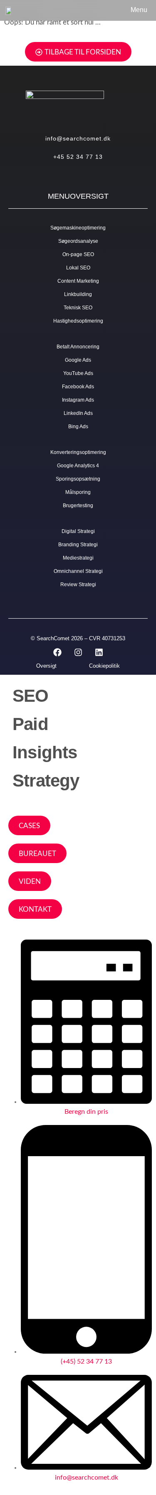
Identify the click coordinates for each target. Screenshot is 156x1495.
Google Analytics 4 (78, 466)
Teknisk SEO (78, 308)
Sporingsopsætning (78, 479)
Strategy (45, 780)
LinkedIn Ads (78, 413)
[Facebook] (57, 652)
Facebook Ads (78, 387)
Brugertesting (78, 505)
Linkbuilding (78, 294)
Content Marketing (78, 281)
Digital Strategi (78, 531)
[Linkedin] (99, 652)
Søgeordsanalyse (78, 241)
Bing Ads (78, 426)
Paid (30, 724)
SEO (30, 696)
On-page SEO (78, 254)
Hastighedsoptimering (78, 321)
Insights (44, 752)
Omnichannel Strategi (78, 571)
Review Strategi (78, 584)
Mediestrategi (78, 558)
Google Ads (78, 360)
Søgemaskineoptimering (78, 228)
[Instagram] (78, 652)
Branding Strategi (78, 545)
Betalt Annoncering (78, 347)
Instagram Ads (78, 400)
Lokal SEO (78, 268)
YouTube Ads (78, 373)
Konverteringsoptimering (78, 452)
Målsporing (78, 492)
